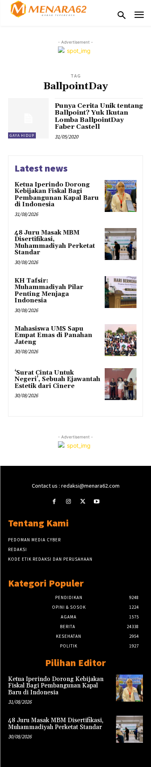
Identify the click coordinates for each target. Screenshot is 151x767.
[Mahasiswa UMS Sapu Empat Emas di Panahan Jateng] (121, 340)
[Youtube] (97, 502)
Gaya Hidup (22, 135)
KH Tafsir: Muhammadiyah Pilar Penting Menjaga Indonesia (48, 291)
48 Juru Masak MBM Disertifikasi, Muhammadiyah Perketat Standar (54, 243)
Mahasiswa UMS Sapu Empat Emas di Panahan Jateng (53, 335)
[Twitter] (83, 502)
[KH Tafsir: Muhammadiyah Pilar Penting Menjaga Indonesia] (121, 292)
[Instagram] (68, 502)
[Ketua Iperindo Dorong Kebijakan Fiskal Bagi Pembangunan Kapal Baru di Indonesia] (121, 196)
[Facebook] (54, 502)
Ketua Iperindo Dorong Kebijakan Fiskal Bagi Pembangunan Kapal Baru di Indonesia (56, 195)
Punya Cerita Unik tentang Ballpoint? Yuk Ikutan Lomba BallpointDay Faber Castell (99, 116)
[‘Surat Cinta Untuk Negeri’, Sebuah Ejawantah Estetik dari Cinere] (121, 384)
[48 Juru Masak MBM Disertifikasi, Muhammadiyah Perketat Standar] (121, 244)
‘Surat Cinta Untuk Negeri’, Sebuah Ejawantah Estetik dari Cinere (57, 379)
